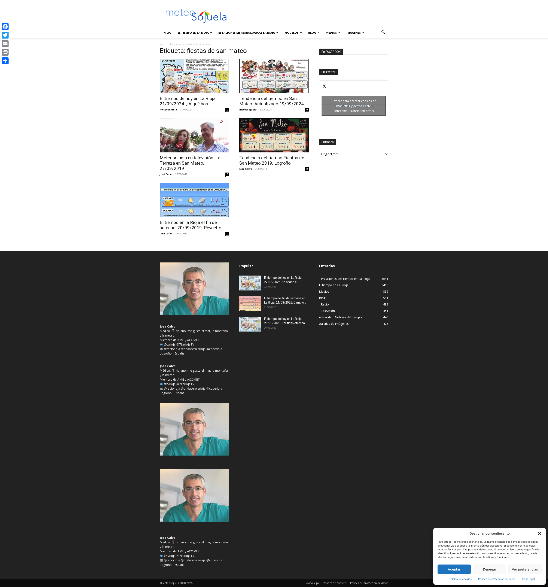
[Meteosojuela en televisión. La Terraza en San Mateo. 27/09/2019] (194, 135)
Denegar (489, 569)
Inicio (167, 32)
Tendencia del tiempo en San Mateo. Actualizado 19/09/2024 (271, 101)
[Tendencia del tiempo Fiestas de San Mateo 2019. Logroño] (274, 135)
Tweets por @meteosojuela (353, 106)
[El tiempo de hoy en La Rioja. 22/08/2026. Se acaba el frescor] (250, 283)
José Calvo (166, 174)
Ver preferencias (525, 569)
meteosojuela (168, 109)
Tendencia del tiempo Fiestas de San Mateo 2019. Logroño (271, 160)
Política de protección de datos (496, 579)
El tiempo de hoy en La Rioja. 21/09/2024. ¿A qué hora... (188, 101)
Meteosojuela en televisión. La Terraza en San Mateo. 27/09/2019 (190, 163)
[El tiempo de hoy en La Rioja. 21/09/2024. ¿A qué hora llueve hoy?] (194, 76)
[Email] (5, 43)
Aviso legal (528, 579)
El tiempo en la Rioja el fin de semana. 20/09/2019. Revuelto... (192, 225)
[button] (539, 533)
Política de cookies (460, 579)
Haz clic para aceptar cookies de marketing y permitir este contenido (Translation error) (353, 106)
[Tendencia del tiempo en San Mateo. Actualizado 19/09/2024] (274, 76)
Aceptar (454, 569)
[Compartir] (5, 61)
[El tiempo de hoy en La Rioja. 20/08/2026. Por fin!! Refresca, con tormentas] (250, 324)
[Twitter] (5, 35)
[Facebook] (5, 26)
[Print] (5, 52)
